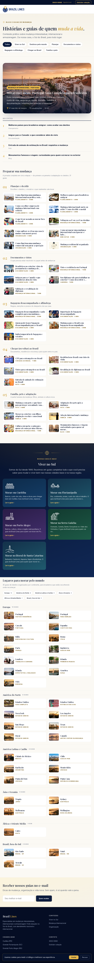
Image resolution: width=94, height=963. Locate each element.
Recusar (85, 957)
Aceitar (73, 957)
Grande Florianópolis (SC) (12, 945)
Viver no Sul (53, 920)
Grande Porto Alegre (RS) (12, 948)
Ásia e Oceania (65, 593)
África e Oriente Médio (13, 598)
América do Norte (23, 593)
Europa (8, 593)
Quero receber (44, 898)
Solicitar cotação (83, 2)
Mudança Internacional (57, 923)
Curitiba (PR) (7, 941)
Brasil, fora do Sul (34, 598)
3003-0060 (61, 2)
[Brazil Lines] (13, 9)
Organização (54, 927)
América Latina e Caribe (44, 593)
